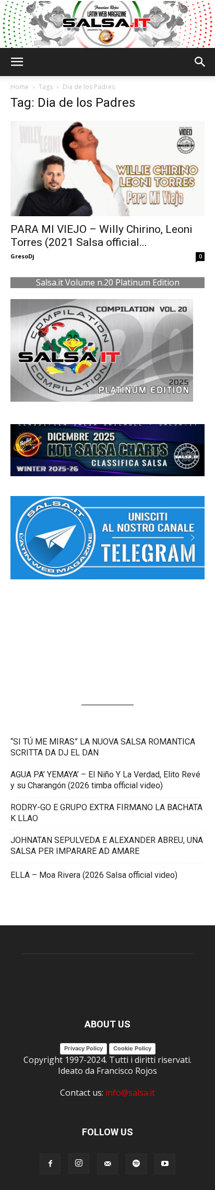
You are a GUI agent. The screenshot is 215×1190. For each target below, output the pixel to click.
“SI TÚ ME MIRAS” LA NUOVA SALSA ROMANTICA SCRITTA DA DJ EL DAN (102, 747)
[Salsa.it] (107, 24)
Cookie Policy (132, 1048)
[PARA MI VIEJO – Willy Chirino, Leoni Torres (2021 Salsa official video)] (107, 169)
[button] (16, 62)
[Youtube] (164, 1164)
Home (19, 86)
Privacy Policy (83, 1048)
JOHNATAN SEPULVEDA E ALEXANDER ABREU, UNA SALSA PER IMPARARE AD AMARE (106, 845)
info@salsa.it (130, 1092)
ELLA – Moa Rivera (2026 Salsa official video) (93, 875)
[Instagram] (78, 1163)
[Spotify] (136, 1164)
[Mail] (107, 1164)
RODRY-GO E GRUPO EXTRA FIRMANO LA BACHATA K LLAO (106, 812)
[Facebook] (50, 1164)
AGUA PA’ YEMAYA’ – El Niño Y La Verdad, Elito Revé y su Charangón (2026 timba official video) (105, 780)
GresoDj (22, 256)
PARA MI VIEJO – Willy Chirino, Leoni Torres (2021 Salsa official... (101, 236)
